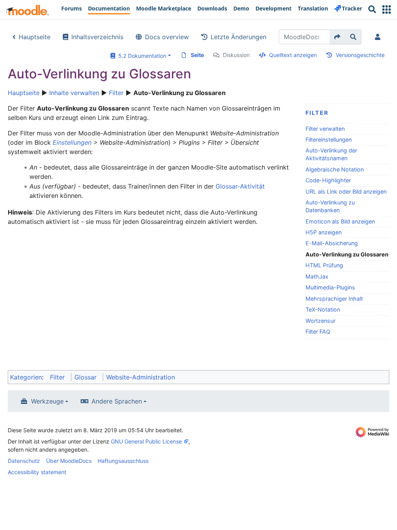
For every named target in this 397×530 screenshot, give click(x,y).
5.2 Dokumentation (140, 55)
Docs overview (167, 37)
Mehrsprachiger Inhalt (334, 298)
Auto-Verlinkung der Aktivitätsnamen (331, 154)
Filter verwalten (325, 128)
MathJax (317, 276)
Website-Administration (140, 377)
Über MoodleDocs (68, 460)
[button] (386, 9)
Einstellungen (72, 142)
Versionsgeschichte (360, 55)
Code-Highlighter (328, 180)
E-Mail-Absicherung (332, 243)
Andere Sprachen (116, 401)
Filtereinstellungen (329, 139)
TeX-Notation (323, 309)
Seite (197, 55)
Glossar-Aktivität (240, 186)
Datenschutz (24, 460)
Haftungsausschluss (123, 460)
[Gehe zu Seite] (337, 36)
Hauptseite (34, 37)
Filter (116, 93)
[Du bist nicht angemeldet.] (379, 37)
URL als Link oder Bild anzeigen (346, 191)
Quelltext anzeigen (293, 55)
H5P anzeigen (324, 232)
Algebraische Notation (335, 169)
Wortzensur (320, 320)
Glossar (85, 377)
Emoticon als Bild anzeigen (340, 221)
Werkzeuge (47, 401)
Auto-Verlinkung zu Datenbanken (330, 206)
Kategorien (26, 377)
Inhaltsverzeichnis (97, 37)
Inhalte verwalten (74, 93)
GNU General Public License (146, 441)
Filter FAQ (318, 331)
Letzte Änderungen (238, 37)
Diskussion (236, 55)
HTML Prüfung (324, 265)
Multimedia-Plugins (330, 287)
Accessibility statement (37, 472)
